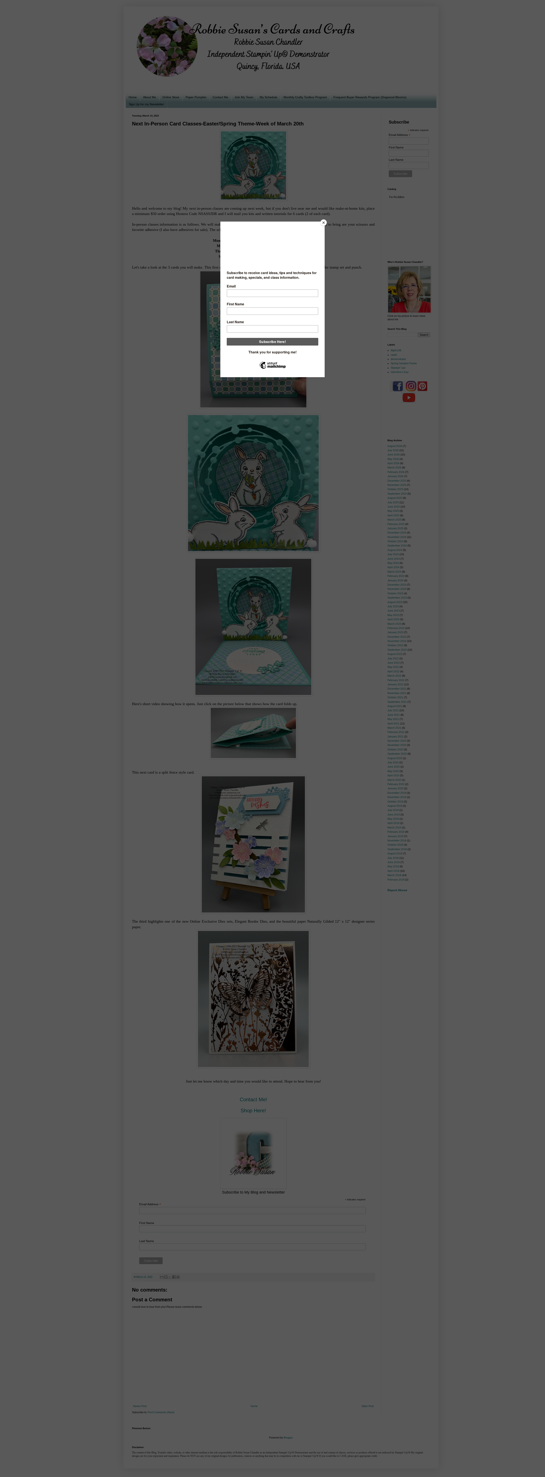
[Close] (323, 222)
